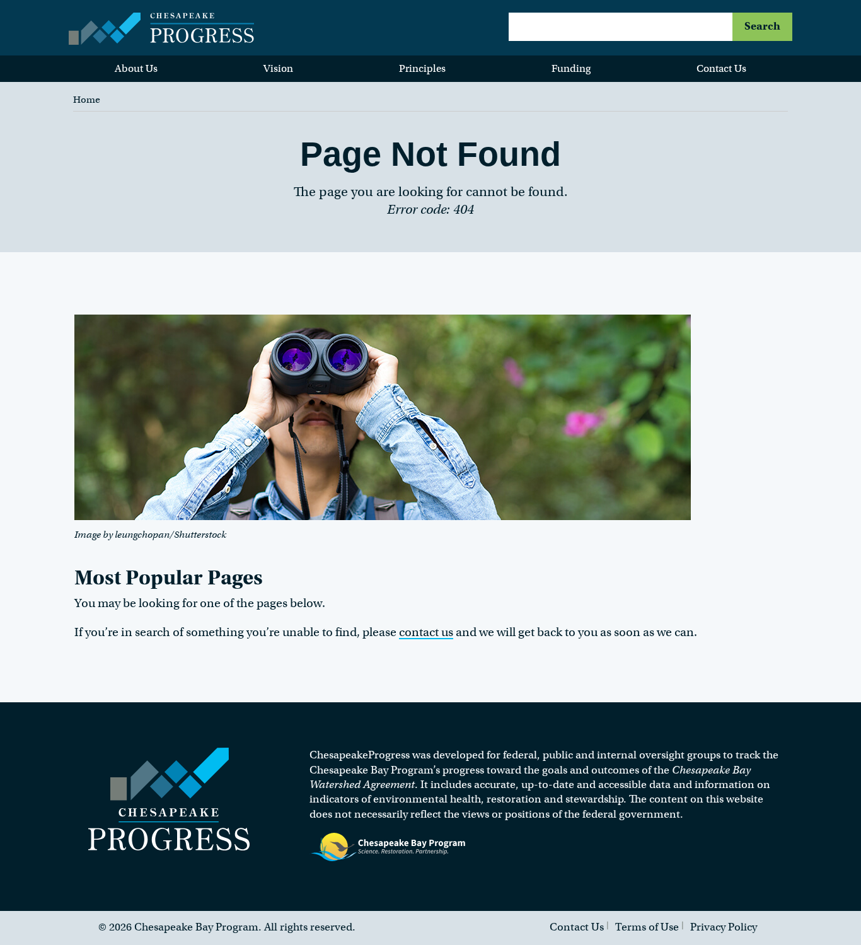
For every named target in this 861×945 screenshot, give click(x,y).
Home (86, 99)
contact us (426, 632)
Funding (571, 68)
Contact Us (721, 68)
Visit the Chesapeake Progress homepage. (169, 799)
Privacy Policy (723, 927)
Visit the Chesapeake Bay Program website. (388, 847)
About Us (136, 68)
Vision (278, 68)
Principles (422, 68)
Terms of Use (647, 927)
